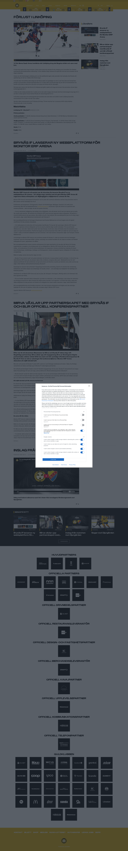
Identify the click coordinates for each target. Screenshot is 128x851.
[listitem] (64, 411)
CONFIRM (53, 459)
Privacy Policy (72, 464)
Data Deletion (55, 464)
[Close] (89, 386)
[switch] (82, 415)
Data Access (64, 464)
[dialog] (64, 425)
